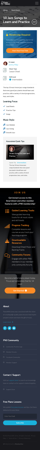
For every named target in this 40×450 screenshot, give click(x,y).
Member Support (11, 362)
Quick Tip (12, 162)
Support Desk (10, 389)
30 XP (34, 22)
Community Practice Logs (14, 347)
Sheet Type (13, 69)
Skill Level (12, 77)
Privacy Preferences (25, 438)
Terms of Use (13, 438)
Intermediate (21, 162)
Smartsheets (15, 10)
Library (5, 10)
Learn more (7, 322)
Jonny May (13, 64)
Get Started (18, 290)
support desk (13, 380)
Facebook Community (13, 357)
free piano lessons (17, 407)
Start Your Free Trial (20, 51)
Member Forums (11, 352)
